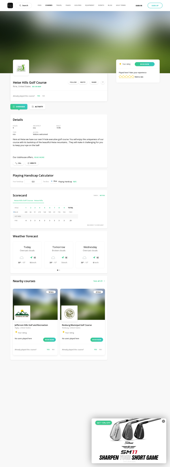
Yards (96, 195)
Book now (49, 340)
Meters (102, 195)
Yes (38, 96)
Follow (73, 82)
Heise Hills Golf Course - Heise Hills (28, 200)
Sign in (139, 5)
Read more (39, 157)
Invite (82, 82)
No (43, 96)
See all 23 (97, 281)
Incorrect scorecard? (95, 225)
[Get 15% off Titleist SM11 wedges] (129, 440)
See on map (36, 87)
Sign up (155, 5)
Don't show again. (129, 461)
